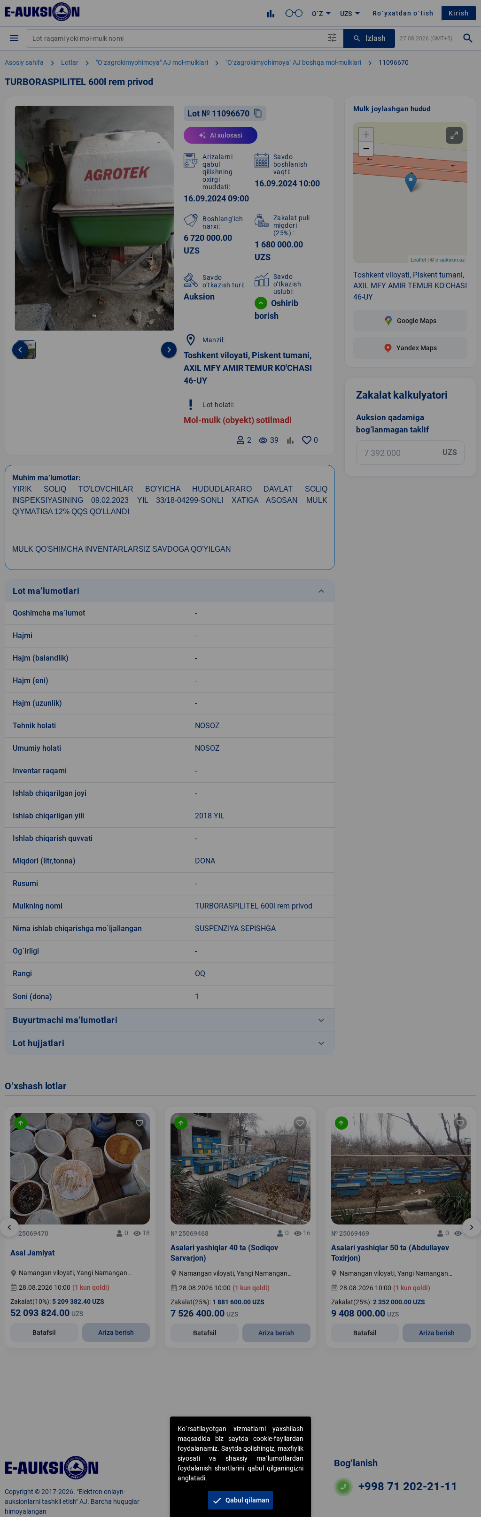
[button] (240, 1500)
